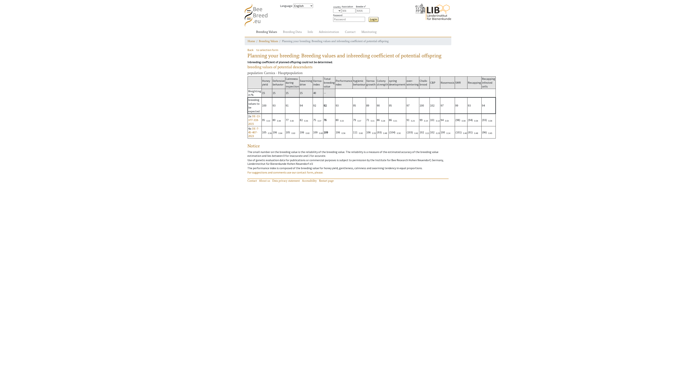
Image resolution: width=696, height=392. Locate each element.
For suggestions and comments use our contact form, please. (285, 172)
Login (373, 19)
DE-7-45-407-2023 (253, 132)
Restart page (326, 180)
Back (250, 50)
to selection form (267, 50)
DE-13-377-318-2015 (254, 120)
